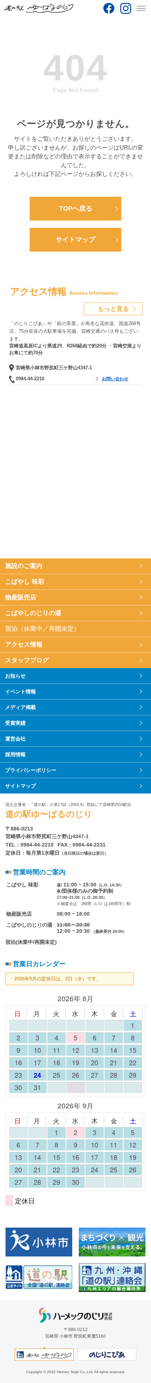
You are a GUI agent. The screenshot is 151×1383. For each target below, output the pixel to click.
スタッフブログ (27, 660)
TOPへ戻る (75, 208)
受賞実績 (15, 723)
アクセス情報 (24, 644)
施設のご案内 (24, 565)
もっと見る (113, 308)
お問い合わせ (115, 379)
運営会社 (15, 739)
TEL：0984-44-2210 (29, 845)
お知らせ (15, 676)
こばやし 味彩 (24, 581)
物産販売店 (20, 597)
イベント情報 (20, 691)
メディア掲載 (20, 707)
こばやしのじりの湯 (33, 613)
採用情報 (15, 754)
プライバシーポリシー (30, 770)
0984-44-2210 (30, 378)
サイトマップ (75, 239)
